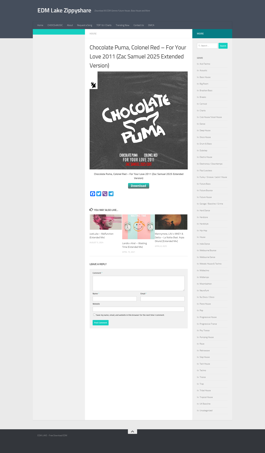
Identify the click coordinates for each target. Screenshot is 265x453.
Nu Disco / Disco (207, 297)
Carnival (203, 104)
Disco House (205, 137)
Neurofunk (204, 290)
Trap (202, 384)
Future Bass (205, 184)
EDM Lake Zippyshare (64, 10)
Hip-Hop (203, 230)
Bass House (205, 77)
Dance (202, 124)
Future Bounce (206, 190)
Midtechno (204, 270)
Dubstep (203, 150)
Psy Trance (204, 330)
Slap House (205, 357)
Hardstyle (204, 224)
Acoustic (203, 70)
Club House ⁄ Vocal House (211, 117)
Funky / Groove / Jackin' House (213, 177)
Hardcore (204, 217)
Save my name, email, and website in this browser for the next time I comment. (130, 315)
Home (40, 25)
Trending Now (122, 25)
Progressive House (208, 317)
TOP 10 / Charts (103, 25)
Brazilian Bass (206, 90)
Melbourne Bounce (208, 250)
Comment (97, 273)
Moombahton (206, 284)
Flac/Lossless (206, 170)
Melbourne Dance (207, 257)
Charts (203, 110)
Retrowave (205, 350)
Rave (202, 344)
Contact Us (139, 25)
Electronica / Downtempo (211, 164)
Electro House (206, 157)
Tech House (205, 364)
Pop (201, 310)
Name (96, 293)
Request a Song (84, 25)
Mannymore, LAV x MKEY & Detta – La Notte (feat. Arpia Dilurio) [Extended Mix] (169, 237)
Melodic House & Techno (210, 263)
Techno (203, 370)
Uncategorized (206, 410)
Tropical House (206, 397)
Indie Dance (205, 244)
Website (96, 304)
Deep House (205, 130)
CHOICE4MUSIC (55, 25)
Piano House (205, 304)
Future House (206, 197)
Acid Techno (205, 64)
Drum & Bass (206, 143)
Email (143, 293)
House (93, 33)
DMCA (151, 25)
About (70, 25)
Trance (203, 377)
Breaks (203, 97)
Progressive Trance (208, 324)
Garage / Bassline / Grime (211, 203)
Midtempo (204, 277)
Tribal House (205, 390)
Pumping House (207, 337)
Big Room (204, 83)
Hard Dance (205, 210)
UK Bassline (205, 403)
